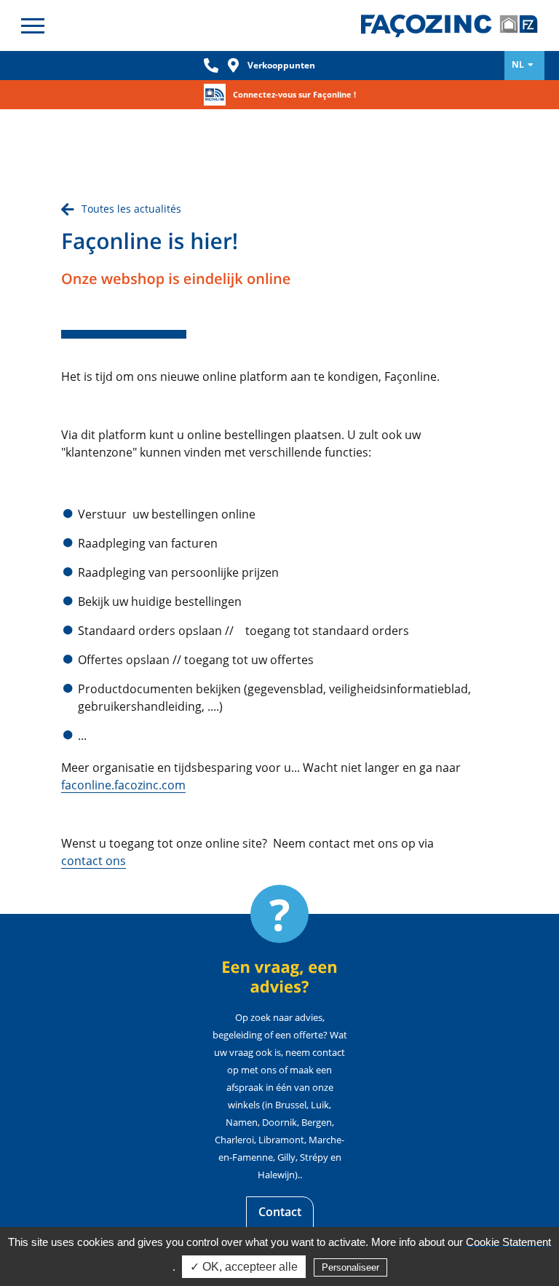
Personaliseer (350, 1267)
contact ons (93, 861)
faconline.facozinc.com (123, 785)
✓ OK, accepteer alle (244, 1267)
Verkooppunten (281, 65)
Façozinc (452, 26)
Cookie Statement (508, 1242)
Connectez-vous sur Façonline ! (294, 94)
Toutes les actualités (131, 209)
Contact (279, 1212)
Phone (211, 65)
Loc (233, 65)
